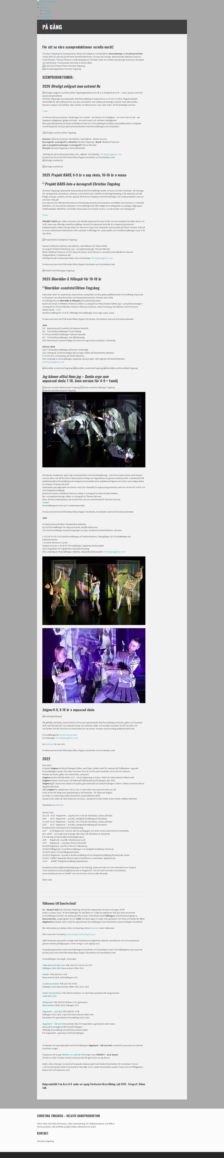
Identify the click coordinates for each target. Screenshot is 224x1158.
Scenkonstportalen (68, 734)
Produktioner (46, 16)
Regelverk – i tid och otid (54, 1023)
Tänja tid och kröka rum (53, 965)
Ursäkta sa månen (50, 983)
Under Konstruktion (51, 993)
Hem (42, 4)
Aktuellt (43, 7)
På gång (46, 10)
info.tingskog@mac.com (111, 154)
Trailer (45, 111)
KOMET (45, 974)
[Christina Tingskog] (46, 1)
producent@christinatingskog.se (81, 934)
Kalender (47, 13)
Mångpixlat (47, 1002)
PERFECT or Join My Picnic (74, 1054)
